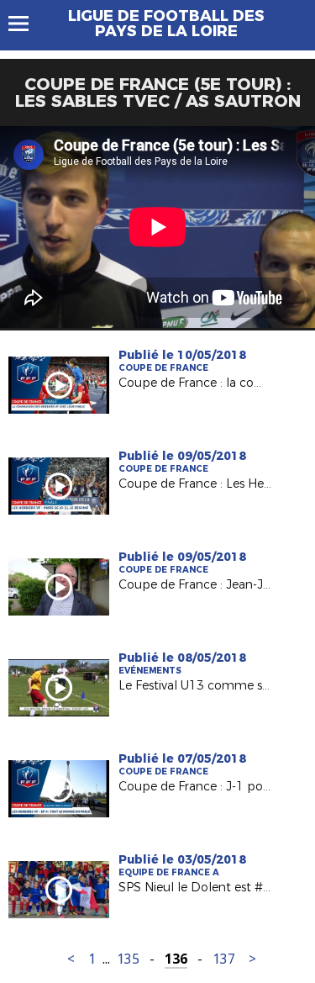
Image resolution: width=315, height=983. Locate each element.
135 (128, 959)
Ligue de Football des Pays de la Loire (166, 23)
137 (224, 959)
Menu (26, 23)
